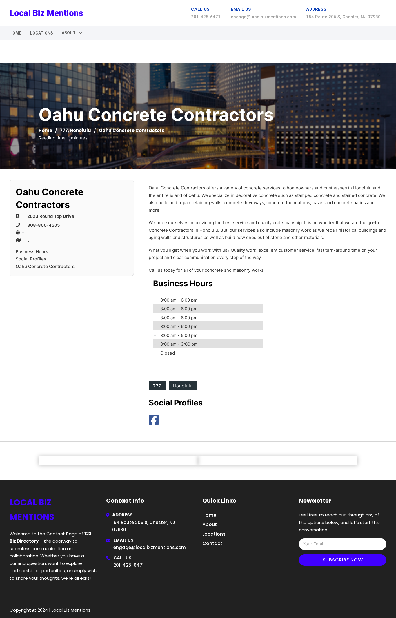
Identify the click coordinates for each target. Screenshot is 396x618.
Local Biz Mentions (46, 13)
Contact (212, 543)
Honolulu (80, 130)
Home (15, 33)
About (209, 524)
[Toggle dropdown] (81, 33)
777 (64, 130)
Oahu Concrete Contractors (45, 266)
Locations (41, 33)
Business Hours (32, 251)
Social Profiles (31, 259)
